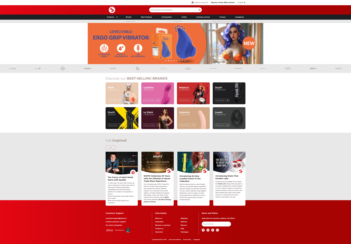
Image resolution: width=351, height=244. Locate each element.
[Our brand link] (122, 93)
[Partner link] (109, 230)
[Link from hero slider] (175, 43)
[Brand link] (12, 68)
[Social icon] (203, 231)
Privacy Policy (187, 239)
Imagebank (196, 239)
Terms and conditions (175, 239)
